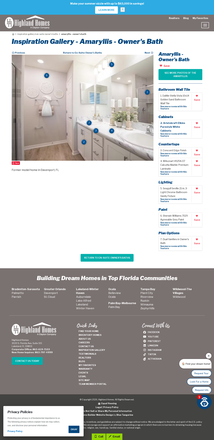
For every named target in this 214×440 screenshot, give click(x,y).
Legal (99, 407)
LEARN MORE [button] (106, 10)
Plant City (146, 293)
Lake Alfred (83, 300)
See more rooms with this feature (173, 107)
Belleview (114, 293)
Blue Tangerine (125, 415)
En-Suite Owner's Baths (47, 34)
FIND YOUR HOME (89, 331)
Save (17, 163)
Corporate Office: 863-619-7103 (31, 349)
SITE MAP (84, 380)
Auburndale (83, 296)
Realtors (174, 18)
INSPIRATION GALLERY (92, 350)
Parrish (16, 296)
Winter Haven (85, 308)
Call (100, 436)
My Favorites (200, 18)
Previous (19, 52)
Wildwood (179, 296)
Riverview (146, 296)
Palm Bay (114, 307)
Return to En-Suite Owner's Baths (82, 52)
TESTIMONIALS (87, 353)
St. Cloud (49, 296)
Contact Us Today (27, 360)
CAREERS (84, 342)
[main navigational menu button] (205, 25)
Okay (74, 429)
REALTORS (85, 357)
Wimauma (146, 304)
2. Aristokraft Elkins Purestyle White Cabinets (172, 127)
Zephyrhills (147, 308)
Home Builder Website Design (97, 415)
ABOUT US (85, 338)
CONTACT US (86, 346)
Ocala (112, 296)
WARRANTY (85, 368)
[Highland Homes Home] (27, 19)
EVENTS (83, 372)
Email (116, 436)
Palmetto (18, 293)
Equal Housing (108, 403)
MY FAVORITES (87, 365)
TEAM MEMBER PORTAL (92, 384)
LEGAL (82, 376)
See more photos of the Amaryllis (180, 74)
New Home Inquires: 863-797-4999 (32, 352)
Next (148, 52)
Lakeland (82, 304)
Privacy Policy (110, 407)
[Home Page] (13, 34)
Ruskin (144, 300)
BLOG (82, 361)
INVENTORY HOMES (90, 335)
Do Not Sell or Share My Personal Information (107, 411)
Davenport (51, 293)
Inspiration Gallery (25, 34)
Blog (186, 18)
